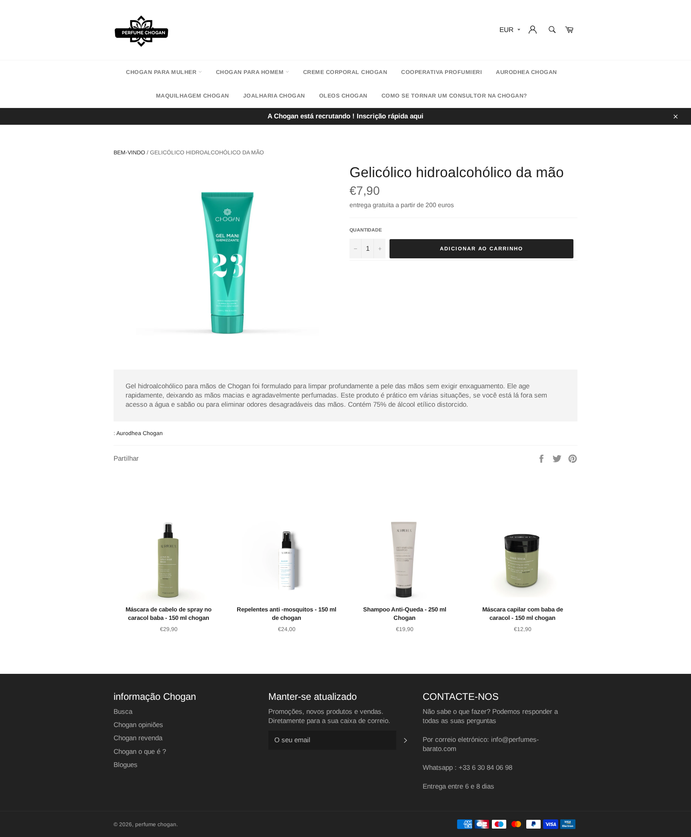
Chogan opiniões (138, 725)
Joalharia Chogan (274, 95)
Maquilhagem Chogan (192, 95)
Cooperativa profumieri (441, 72)
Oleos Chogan (343, 95)
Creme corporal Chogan (345, 72)
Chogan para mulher (162, 72)
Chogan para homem (251, 72)
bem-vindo (129, 152)
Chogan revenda (138, 738)
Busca (123, 711)
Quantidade (365, 230)
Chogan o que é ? (140, 751)
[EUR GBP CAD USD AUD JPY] (509, 30)
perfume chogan (155, 824)
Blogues (126, 765)
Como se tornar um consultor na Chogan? (454, 95)
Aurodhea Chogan (526, 72)
